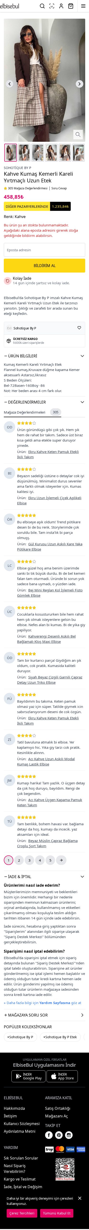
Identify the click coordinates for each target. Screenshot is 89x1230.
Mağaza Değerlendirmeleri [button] (31, 412)
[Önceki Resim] (9, 84)
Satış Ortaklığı (57, 1108)
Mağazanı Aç (56, 1116)
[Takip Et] (79, 328)
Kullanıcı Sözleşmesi (22, 1123)
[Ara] (42, 6)
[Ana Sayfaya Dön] (9, 6)
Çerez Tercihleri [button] (21, 1213)
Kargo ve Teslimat (20, 1179)
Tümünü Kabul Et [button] (56, 1213)
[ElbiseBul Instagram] (69, 1135)
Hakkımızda (14, 1108)
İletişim (10, 1116)
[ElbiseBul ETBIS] (65, 1169)
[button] (44, 356)
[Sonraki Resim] (79, 84)
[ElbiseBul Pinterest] (59, 1135)
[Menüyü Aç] (83, 6)
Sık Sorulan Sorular (21, 1158)
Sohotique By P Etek (61, 1037)
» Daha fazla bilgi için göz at (42, 1002)
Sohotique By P (17, 167)
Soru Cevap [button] (59, 188)
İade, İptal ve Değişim (23, 1186)
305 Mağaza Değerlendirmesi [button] (27, 188)
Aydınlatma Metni (19, 1131)
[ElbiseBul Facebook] (49, 1135)
